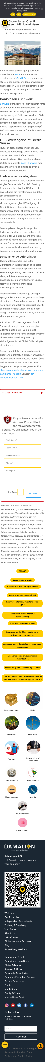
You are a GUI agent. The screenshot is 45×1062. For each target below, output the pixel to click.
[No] (42, 9)
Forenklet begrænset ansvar (22, 623)
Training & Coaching (15, 925)
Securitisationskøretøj (22, 580)
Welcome (9, 913)
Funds (7, 985)
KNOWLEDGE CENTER (19, 29)
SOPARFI (22, 571)
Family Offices (12, 993)
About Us (9, 933)
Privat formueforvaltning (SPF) (22, 595)
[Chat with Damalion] (40, 1046)
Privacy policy (29, 14)
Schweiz (4, 103)
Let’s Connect (12, 937)
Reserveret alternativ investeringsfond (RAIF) (23, 603)
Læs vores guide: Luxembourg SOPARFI (22, 668)
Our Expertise (12, 917)
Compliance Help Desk (16, 961)
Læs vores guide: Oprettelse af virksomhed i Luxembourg (22, 645)
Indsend (33, 493)
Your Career (10, 929)
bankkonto (22, 33)
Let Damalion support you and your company (20, 860)
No (19, 14)
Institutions (10, 989)
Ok (13, 14)
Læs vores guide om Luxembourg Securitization (22, 657)
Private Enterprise (14, 981)
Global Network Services (17, 941)
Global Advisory (12, 965)
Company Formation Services (20, 977)
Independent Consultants (18, 921)
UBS (17, 74)
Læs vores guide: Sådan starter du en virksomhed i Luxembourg (22, 633)
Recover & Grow (13, 969)
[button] (4, 1044)
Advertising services (15, 949)
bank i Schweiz (29, 163)
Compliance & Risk (14, 957)
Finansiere (34, 33)
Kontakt (17, 374)
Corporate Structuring (16, 973)
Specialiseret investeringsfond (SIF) (22, 586)
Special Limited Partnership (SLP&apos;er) (22, 615)
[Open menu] (5, 23)
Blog (6, 945)
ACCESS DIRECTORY (12, 392)
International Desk (14, 997)
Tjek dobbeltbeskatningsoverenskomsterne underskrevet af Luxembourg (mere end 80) (22, 677)
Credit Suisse (23, 78)
